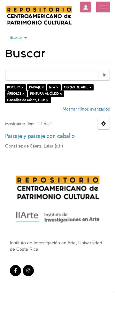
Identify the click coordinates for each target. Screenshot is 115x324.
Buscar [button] (17, 37)
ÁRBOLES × (16, 93)
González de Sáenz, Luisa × (28, 99)
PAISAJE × (36, 87)
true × (53, 87)
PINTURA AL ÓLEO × (46, 93)
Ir (104, 75)
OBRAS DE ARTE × (78, 87)
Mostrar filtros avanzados (86, 109)
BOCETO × (15, 87)
